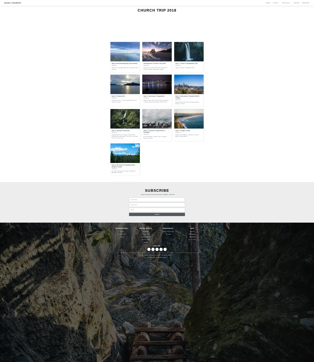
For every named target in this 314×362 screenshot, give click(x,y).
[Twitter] (157, 249)
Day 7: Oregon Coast (182, 130)
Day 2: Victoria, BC (118, 96)
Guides (275, 3)
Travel (268, 3)
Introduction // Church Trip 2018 (155, 63)
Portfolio (286, 3)
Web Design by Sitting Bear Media (157, 257)
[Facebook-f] (161, 249)
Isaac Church (12, 3)
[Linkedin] (153, 249)
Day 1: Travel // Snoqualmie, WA (186, 63)
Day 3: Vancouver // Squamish (154, 96)
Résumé (296, 3)
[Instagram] (149, 249)
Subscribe (305, 3)
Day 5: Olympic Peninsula (121, 130)
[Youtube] (165, 249)
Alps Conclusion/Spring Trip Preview (124, 63)
